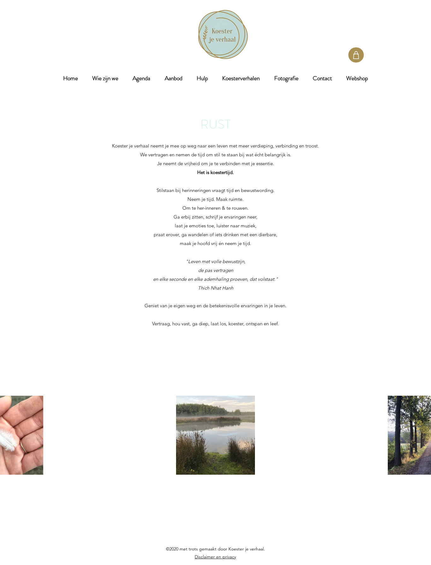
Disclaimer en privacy (215, 557)
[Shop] (356, 55)
